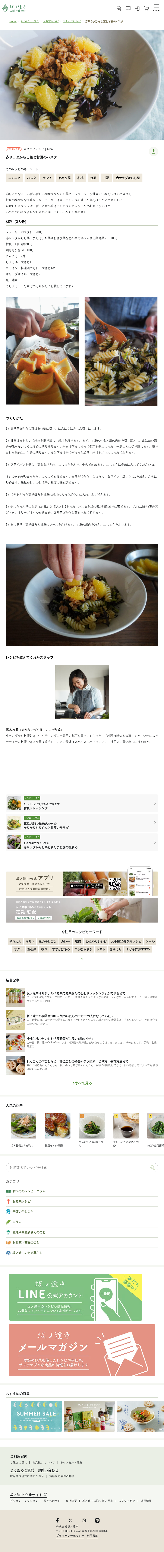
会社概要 (71, 1500)
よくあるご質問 (22, 1470)
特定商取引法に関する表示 (27, 1476)
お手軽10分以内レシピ (126, 941)
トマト (101, 949)
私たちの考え (52, 1500)
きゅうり (116, 949)
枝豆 (44, 949)
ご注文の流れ (18, 1462)
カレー (65, 941)
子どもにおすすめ (138, 949)
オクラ (18, 949)
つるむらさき (83, 949)
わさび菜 (65, 178)
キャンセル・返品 (71, 1462)
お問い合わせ (48, 1470)
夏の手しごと (48, 941)
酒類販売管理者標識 (62, 1476)
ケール (150, 941)
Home (12, 21)
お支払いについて (43, 1462)
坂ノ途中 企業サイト (27, 1495)
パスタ (31, 178)
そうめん (15, 941)
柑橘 (80, 178)
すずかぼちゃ (61, 949)
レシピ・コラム (30, 21)
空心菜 (31, 949)
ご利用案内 (19, 1456)
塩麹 (78, 941)
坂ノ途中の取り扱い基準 (97, 1500)
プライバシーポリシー (70, 1535)
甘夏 (106, 178)
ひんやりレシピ (96, 941)
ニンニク (14, 178)
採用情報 (146, 1500)
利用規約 (92, 1535)
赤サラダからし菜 (128, 178)
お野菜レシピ (51, 21)
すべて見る (83, 1083)
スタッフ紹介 (127, 1500)
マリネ (30, 941)
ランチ (47, 178)
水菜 (93, 178)
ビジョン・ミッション (24, 1500)
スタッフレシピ (72, 21)
